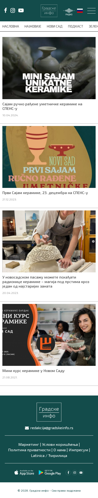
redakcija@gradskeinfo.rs (51, 427)
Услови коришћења (60, 444)
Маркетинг (28, 444)
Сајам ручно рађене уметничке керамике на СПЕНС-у (42, 106)
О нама (60, 449)
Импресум (78, 449)
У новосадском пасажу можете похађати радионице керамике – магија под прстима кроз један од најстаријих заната (45, 281)
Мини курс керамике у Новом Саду (33, 370)
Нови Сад (55, 26)
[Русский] (80, 10)
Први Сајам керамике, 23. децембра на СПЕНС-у (45, 192)
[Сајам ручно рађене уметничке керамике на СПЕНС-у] (49, 67)
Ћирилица (57, 455)
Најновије (33, 26)
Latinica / (39, 455)
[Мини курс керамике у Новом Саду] (49, 334)
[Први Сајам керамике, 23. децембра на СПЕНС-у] (49, 156)
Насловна (11, 26)
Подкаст (76, 26)
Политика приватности (29, 449)
